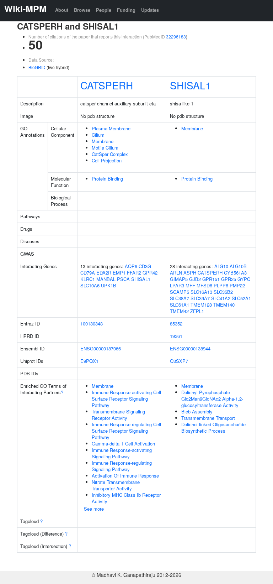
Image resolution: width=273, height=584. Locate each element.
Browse (82, 9)
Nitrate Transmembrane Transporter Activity (116, 485)
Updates (150, 9)
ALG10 (221, 266)
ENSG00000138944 (190, 348)
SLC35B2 (223, 291)
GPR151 (211, 279)
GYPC (243, 279)
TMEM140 (224, 304)
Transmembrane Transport (208, 417)
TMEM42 (179, 311)
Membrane (102, 141)
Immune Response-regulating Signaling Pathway (122, 466)
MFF (190, 285)
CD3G (145, 266)
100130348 (91, 323)
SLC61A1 (179, 304)
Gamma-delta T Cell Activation (123, 443)
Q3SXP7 (179, 361)
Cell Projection (107, 160)
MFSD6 (204, 285)
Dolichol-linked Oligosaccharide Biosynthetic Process (213, 427)
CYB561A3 (235, 272)
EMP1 (119, 272)
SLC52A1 (241, 298)
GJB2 (195, 279)
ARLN (176, 272)
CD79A (87, 272)
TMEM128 (201, 304)
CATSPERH (106, 85)
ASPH (189, 272)
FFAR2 (134, 272)
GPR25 (228, 279)
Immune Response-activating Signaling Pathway (122, 453)
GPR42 (150, 272)
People (103, 9)
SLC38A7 (179, 298)
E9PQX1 (89, 361)
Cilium (98, 134)
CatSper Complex (110, 154)
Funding (126, 9)
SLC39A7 (200, 298)
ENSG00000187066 (100, 348)
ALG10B (238, 266)
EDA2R (103, 272)
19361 (176, 336)
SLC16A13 (201, 291)
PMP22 (237, 285)
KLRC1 (87, 279)
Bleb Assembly (197, 411)
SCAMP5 (179, 291)
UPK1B (108, 285)
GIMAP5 (179, 279)
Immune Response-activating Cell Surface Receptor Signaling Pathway (126, 398)
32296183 (176, 36)
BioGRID (37, 67)
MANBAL (106, 279)
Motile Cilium (105, 147)
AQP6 (131, 266)
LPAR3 (177, 285)
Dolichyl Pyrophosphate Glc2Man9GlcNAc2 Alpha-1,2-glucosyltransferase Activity (212, 398)
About (61, 9)
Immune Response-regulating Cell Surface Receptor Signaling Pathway (126, 430)
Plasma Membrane (111, 128)
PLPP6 (221, 285)
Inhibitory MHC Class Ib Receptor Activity (126, 498)
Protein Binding (107, 178)
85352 (176, 323)
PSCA (123, 279)
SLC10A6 (90, 285)
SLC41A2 (220, 298)
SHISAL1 (190, 85)
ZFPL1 (197, 311)
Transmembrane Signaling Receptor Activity (118, 414)
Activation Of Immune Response (125, 475)
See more (94, 508)
